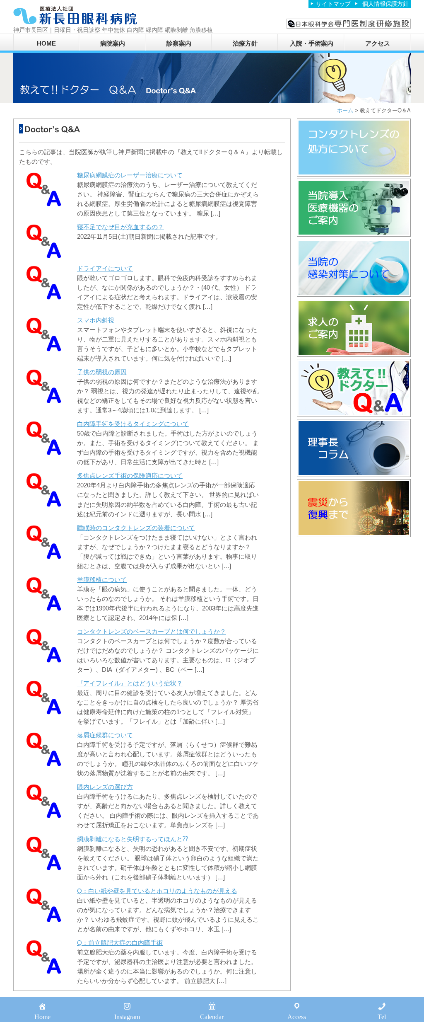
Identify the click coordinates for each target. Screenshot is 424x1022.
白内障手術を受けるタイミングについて (133, 423)
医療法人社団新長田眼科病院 (75, 15)
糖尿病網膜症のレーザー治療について (130, 175)
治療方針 (245, 43)
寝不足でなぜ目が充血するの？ (120, 226)
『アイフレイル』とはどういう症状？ (130, 683)
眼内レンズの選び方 (105, 786)
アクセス (377, 43)
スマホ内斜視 (95, 320)
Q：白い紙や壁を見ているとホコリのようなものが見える (157, 890)
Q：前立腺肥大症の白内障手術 (120, 942)
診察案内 (178, 43)
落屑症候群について (105, 735)
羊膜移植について (102, 579)
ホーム (345, 110)
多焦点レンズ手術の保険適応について (130, 475)
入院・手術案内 (311, 43)
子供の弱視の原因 (102, 371)
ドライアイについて (105, 268)
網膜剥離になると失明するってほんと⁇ (132, 839)
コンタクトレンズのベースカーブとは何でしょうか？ (151, 631)
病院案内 (112, 43)
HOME (46, 43)
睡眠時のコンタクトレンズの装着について (136, 527)
